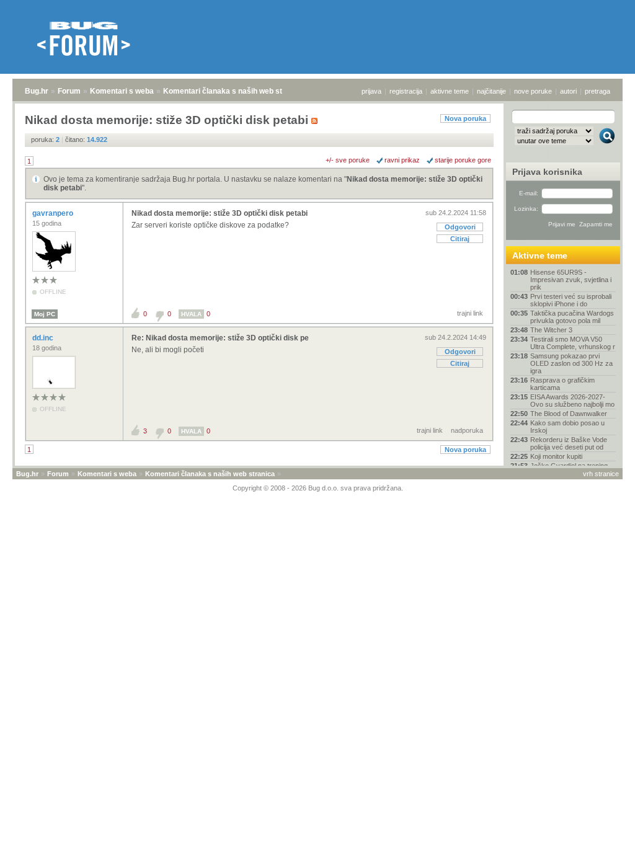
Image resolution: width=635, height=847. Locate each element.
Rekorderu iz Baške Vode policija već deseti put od (568, 443)
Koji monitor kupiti (556, 456)
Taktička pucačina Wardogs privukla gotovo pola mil (572, 316)
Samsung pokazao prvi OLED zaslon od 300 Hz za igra (571, 363)
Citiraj (459, 238)
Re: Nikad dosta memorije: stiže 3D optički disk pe (220, 338)
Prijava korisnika (547, 172)
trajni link (470, 313)
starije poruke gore (463, 160)
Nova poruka (465, 118)
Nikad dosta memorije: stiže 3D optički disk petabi (219, 213)
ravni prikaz (402, 160)
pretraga (597, 91)
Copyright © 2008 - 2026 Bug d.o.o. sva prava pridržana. (318, 488)
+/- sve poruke (348, 160)
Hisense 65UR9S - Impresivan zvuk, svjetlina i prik (570, 279)
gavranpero (53, 213)
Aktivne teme (539, 255)
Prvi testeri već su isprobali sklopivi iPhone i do (570, 300)
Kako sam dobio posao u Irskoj (567, 426)
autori (568, 91)
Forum (69, 91)
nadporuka (467, 430)
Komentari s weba (122, 91)
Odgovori (460, 227)
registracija (405, 91)
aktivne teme (449, 91)
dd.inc (43, 338)
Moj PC (44, 314)
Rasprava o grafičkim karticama (562, 383)
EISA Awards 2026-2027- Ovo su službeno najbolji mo (572, 400)
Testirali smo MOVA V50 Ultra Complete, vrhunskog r (572, 342)
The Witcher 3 (551, 330)
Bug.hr (36, 91)
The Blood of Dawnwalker (568, 413)
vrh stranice (601, 473)
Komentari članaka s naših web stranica (233, 91)
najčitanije (491, 91)
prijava (371, 91)
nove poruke (533, 91)
